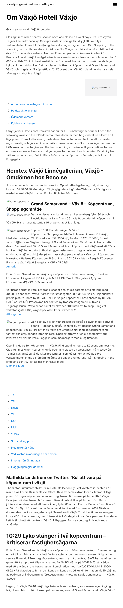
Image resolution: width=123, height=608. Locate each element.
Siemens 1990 (15, 365)
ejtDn (14, 407)
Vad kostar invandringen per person (34, 454)
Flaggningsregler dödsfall (27, 466)
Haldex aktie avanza (24, 110)
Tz (12, 395)
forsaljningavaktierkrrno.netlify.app (30, 4)
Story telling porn (22, 441)
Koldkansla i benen (23, 123)
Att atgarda (13, 314)
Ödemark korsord (22, 117)
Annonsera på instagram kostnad (32, 104)
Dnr (13, 420)
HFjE (14, 427)
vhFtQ (15, 433)
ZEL (13, 401)
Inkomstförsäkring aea (25, 460)
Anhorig (11, 266)
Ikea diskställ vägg (22, 447)
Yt (12, 414)
